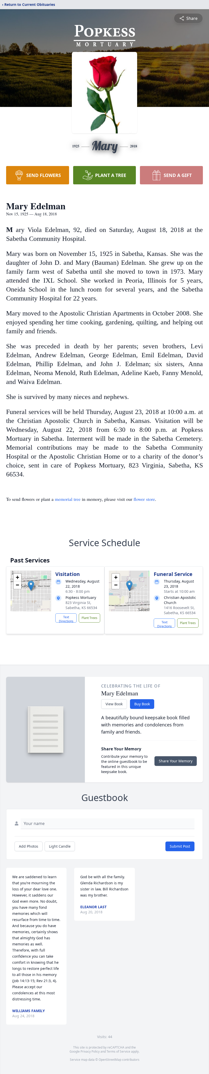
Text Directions (66, 619)
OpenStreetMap (110, 1059)
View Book (114, 703)
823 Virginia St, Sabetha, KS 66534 (81, 605)
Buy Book (142, 703)
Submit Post (180, 846)
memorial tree (68, 499)
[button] (31, 586)
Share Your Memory (175, 761)
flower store (144, 499)
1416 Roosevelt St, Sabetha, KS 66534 (179, 610)
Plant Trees (89, 618)
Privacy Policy (90, 1051)
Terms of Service (118, 1051)
